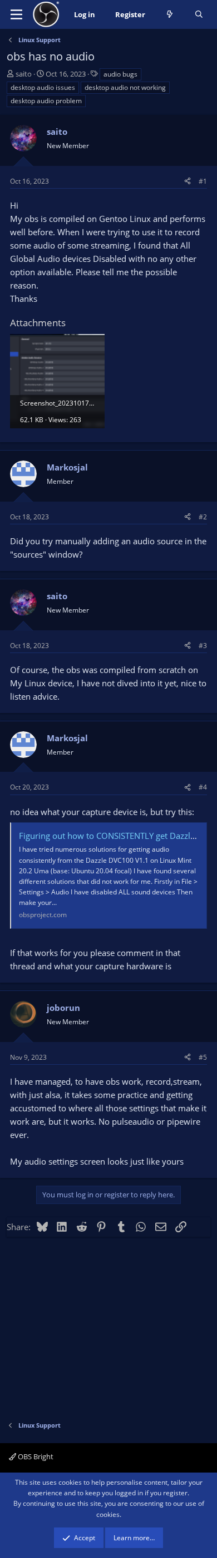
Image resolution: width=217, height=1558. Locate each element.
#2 (203, 517)
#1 (203, 181)
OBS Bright (34, 1456)
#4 (203, 787)
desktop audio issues (43, 87)
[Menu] (16, 14)
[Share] (187, 181)
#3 (203, 645)
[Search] (199, 14)
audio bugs (120, 74)
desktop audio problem (46, 100)
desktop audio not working (125, 87)
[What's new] (170, 14)
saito (24, 74)
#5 (203, 1057)
